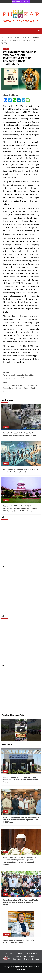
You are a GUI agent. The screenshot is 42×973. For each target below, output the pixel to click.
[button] (3, 30)
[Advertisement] (21, 542)
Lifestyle (8, 956)
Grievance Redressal (31, 959)
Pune (5, 771)
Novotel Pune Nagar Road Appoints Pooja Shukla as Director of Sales (18, 941)
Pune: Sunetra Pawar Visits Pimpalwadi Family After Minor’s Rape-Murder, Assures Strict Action (20, 902)
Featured (17, 956)
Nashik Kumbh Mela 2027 (21, 1)
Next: (20, 386)
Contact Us (17, 959)
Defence (20, 953)
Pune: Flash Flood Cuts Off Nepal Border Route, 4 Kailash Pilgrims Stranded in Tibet (19, 434)
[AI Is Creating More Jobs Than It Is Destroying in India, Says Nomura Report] (21, 453)
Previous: (18, 375)
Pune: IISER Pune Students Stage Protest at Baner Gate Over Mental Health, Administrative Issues (21, 779)
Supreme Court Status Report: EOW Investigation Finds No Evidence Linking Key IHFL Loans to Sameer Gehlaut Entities (20, 508)
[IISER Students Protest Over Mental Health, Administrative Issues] (21, 730)
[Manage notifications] (6, 958)
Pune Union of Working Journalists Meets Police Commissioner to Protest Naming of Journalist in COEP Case (21, 819)
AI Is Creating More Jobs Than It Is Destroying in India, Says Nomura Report (20, 470)
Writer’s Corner (32, 953)
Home (5, 953)
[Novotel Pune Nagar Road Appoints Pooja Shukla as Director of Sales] (21, 924)
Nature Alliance (29, 956)
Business (6, 934)
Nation (6, 49)
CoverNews (32, 966)
